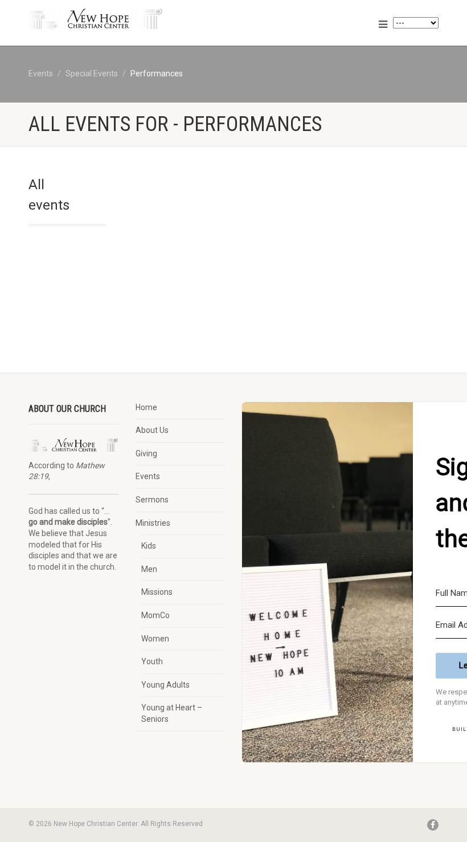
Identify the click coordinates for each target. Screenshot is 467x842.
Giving (146, 453)
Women (155, 638)
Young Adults (165, 684)
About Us (152, 430)
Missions (157, 591)
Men (149, 569)
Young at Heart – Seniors (171, 713)
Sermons (152, 499)
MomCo (155, 615)
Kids (148, 545)
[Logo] (126, 19)
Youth (152, 661)
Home (146, 407)
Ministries (153, 523)
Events (148, 476)
